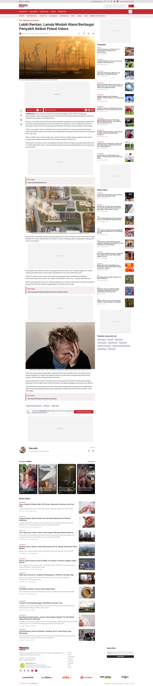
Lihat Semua (91, 461)
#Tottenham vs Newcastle (104, 346)
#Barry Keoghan (102, 339)
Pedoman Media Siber (118, 683)
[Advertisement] (57, 94)
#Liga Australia (123, 342)
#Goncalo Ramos (102, 342)
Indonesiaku (32, 16)
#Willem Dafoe (118, 339)
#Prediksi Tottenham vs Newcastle (121, 346)
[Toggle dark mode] (130, 11)
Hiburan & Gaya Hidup (31, 20)
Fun (20, 20)
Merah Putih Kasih (97, 16)
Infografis (64, 16)
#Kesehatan (47, 406)
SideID (53, 11)
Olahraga (53, 16)
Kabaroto (23, 11)
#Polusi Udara (55, 406)
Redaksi (127, 683)
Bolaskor (34, 11)
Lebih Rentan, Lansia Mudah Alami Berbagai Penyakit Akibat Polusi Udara (56, 26)
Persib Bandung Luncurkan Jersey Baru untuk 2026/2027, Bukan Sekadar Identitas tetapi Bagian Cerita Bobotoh (77, 1)
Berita (21, 16)
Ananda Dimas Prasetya (28, 33)
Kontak (132, 683)
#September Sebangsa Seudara (34, 406)
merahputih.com (33, 683)
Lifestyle (43, 16)
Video (79, 16)
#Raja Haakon (111, 349)
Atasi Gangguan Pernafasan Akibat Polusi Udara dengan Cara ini (47, 292)
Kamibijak (62, 11)
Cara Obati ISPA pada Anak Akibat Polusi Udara (42, 398)
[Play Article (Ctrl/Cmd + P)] (86, 110)
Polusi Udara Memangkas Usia (36, 182)
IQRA (86, 16)
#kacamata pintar (102, 349)
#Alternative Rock (112, 342)
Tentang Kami (107, 683)
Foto (73, 16)
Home (69, 652)
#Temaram (110, 339)
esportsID (44, 11)
